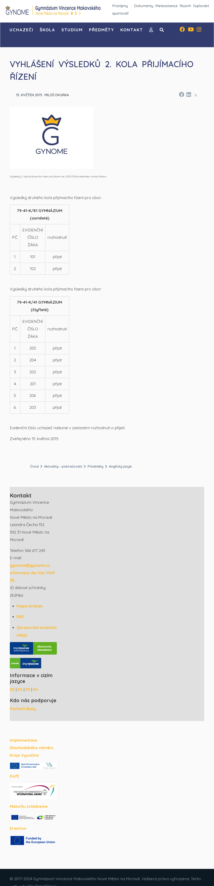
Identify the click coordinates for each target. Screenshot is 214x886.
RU (35, 689)
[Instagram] (199, 29)
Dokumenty (143, 6)
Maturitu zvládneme (29, 806)
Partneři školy (23, 708)
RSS (20, 616)
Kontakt (131, 29)
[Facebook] (182, 29)
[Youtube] (191, 29)
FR (27, 689)
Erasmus (18, 828)
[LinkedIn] (188, 94)
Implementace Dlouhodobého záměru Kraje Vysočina (32, 747)
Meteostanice (166, 6)
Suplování (201, 6)
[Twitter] (196, 95)
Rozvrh (185, 6)
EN (20, 689)
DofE (14, 776)
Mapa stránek (30, 605)
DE (12, 689)
